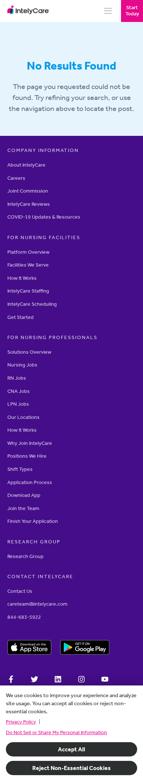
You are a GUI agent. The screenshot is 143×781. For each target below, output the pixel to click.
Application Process (29, 482)
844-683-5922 (24, 617)
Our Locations (23, 417)
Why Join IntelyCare (29, 443)
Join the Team (23, 508)
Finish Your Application (32, 521)
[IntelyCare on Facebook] (11, 680)
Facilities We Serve (28, 265)
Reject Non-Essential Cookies (71, 768)
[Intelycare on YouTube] (105, 680)
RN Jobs (16, 378)
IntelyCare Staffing (28, 291)
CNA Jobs (18, 391)
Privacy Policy (21, 722)
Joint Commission (27, 191)
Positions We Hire (27, 456)
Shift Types (20, 469)
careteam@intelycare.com (37, 604)
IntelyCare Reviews (28, 204)
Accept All (71, 749)
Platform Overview (28, 252)
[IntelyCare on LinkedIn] (58, 680)
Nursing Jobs (22, 365)
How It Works (22, 278)
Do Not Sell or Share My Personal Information (56, 732)
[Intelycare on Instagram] (81, 680)
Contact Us (19, 591)
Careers (16, 178)
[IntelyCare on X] (34, 680)
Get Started (20, 317)
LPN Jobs (18, 404)
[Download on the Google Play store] (85, 648)
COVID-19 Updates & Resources (43, 217)
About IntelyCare (26, 165)
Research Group (25, 556)
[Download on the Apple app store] (29, 648)
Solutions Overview (29, 352)
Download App (23, 495)
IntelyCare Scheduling (32, 304)
